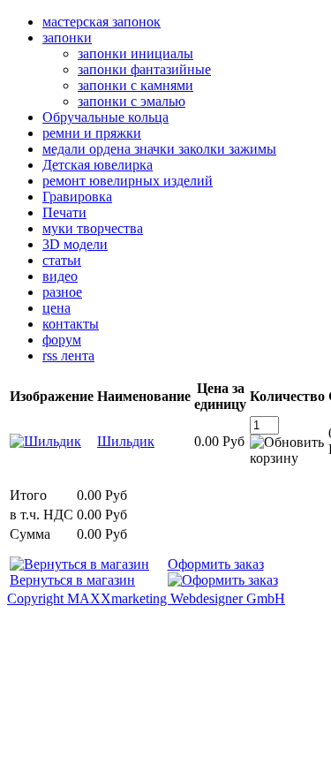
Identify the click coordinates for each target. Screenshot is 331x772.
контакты (70, 323)
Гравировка (77, 196)
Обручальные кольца (105, 117)
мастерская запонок (101, 21)
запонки (67, 37)
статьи (61, 260)
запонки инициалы (135, 53)
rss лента (68, 355)
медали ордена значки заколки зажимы (159, 148)
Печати (64, 212)
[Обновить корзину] (287, 450)
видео (60, 276)
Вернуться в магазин (72, 579)
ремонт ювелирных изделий (127, 180)
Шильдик (125, 441)
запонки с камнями (135, 85)
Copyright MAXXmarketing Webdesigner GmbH (146, 598)
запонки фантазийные (144, 69)
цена (56, 307)
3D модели (75, 244)
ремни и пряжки (91, 132)
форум (61, 339)
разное (62, 291)
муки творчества (92, 228)
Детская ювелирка (97, 164)
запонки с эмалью (131, 101)
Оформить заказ (216, 563)
